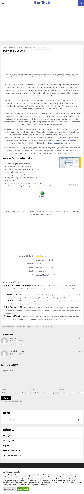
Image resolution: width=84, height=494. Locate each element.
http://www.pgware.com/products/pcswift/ (35, 186)
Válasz (80, 338)
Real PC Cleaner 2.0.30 (14, 301)
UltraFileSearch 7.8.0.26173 (13, 451)
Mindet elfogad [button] (23, 489)
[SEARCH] (78, 420)
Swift (36, 326)
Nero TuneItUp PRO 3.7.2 (14, 307)
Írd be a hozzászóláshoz (11, 401)
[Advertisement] (42, 23)
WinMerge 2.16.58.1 (10, 441)
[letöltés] (42, 193)
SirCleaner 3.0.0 (11, 295)
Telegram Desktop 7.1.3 (12, 456)
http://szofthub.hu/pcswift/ (45, 275)
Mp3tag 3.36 (7, 436)
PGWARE (29, 326)
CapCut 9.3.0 (7, 446)
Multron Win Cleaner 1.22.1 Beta (17, 285)
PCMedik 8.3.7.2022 (13, 316)
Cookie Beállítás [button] (9, 489)
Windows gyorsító (46, 326)
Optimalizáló (20, 326)
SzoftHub (42, 3)
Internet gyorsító (8, 326)
